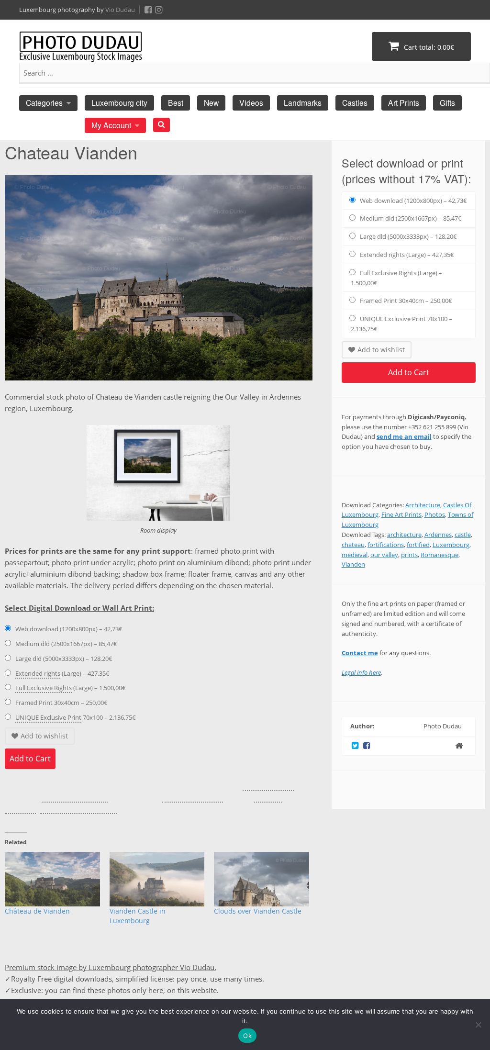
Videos (251, 102)
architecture (404, 534)
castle (463, 534)
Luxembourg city (119, 102)
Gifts (447, 102)
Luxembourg (451, 544)
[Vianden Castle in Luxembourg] (157, 879)
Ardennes (438, 534)
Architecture (422, 505)
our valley (384, 554)
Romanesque (439, 554)
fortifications (386, 544)
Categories (44, 102)
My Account (111, 125)
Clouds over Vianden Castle (257, 911)
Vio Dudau (120, 9)
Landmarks (303, 102)
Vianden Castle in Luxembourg (138, 915)
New (211, 102)
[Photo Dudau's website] (459, 745)
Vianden (353, 564)
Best (175, 102)
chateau (353, 544)
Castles (355, 102)
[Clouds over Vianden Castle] (261, 879)
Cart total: (428, 47)
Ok (247, 1035)
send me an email (404, 436)
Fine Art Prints (401, 514)
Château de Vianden (37, 911)
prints (409, 554)
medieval (355, 554)
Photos (434, 514)
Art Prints (403, 102)
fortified (418, 544)
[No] (478, 1024)
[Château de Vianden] (52, 879)
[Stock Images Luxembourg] (80, 51)
